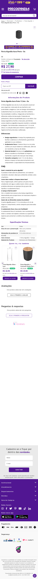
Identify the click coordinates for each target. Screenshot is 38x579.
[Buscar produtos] (34, 15)
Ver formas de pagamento (11, 72)
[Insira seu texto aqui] (19, 2)
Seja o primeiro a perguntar (19, 315)
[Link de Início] (3, 21)
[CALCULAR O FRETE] (31, 86)
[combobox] (19, 15)
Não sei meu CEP (5, 90)
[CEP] (13, 84)
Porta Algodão (28, 21)
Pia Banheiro (18, 21)
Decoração (10, 21)
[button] (3, 263)
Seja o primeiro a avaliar (19, 295)
